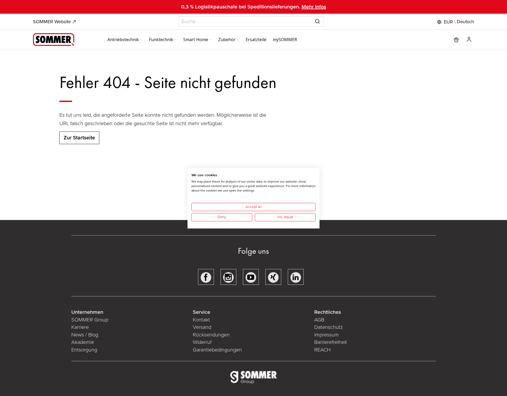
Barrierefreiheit (330, 342)
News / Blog (84, 335)
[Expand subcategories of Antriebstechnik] (141, 40)
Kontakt (201, 320)
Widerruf (202, 342)
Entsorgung (84, 350)
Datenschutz (328, 327)
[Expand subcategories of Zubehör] (237, 40)
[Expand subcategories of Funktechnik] (175, 40)
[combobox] (251, 21)
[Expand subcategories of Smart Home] (210, 40)
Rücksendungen (211, 335)
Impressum (326, 335)
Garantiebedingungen (217, 350)
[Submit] (317, 20)
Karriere (80, 327)
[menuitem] (125, 39)
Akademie (83, 342)
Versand (202, 327)
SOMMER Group (89, 320)
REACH (322, 350)
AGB (319, 320)
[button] (455, 22)
